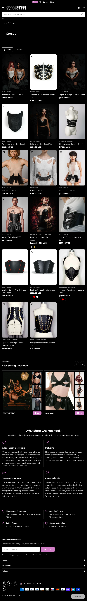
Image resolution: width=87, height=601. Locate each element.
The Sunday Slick (46, 2)
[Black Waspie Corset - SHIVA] (72, 121)
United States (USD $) (32, 584)
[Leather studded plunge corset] (43, 214)
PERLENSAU (6, 188)
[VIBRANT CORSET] (15, 167)
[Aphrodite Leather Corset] (15, 72)
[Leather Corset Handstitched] (43, 267)
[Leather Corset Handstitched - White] (37, 297)
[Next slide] (82, 363)
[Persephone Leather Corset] (15, 121)
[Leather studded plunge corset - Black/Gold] (34, 247)
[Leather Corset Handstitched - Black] (31, 297)
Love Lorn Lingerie (67, 287)
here (64, 526)
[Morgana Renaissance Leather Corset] (72, 267)
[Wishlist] (3, 18)
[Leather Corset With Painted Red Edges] (15, 267)
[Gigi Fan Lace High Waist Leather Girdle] (15, 320)
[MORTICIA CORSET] (72, 167)
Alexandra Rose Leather (40, 234)
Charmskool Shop (15, 595)
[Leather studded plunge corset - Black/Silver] (31, 247)
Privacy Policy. (45, 555)
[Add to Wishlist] (3, 57)
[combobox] (43, 14)
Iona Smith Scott (66, 141)
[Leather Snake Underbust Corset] (72, 214)
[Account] (79, 8)
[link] (36, 378)
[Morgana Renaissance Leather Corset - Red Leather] (63, 299)
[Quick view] (25, 58)
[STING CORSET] (43, 167)
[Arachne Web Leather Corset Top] (43, 72)
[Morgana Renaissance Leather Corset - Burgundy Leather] (66, 299)
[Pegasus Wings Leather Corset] (72, 72)
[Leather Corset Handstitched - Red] (34, 297)
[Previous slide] (76, 363)
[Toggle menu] (3, 8)
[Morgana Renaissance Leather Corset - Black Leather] (60, 299)
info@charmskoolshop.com (17, 526)
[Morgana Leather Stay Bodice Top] (43, 320)
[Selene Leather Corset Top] (43, 121)
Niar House (6, 92)
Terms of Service (32, 555)
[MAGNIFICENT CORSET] (15, 214)
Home (4, 23)
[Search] (82, 14)
